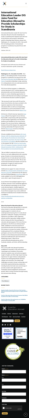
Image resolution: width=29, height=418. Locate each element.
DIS (5, 75)
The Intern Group (19, 139)
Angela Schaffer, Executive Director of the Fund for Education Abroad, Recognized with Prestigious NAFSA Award (14, 291)
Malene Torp (23, 110)
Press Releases (5, 281)
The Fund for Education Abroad (9, 79)
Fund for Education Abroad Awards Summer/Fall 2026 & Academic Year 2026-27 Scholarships (14, 296)
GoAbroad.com (20, 147)
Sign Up (5, 413)
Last (3, 384)
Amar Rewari (19, 174)
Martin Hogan (9, 128)
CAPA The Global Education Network (15, 136)
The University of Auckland (8, 141)
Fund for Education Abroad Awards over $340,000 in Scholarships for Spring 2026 (13, 300)
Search (17, 320)
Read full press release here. (8, 70)
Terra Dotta (11, 139)
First (3, 377)
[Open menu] (26, 3)
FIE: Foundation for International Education (12, 149)
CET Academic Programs (10, 145)
